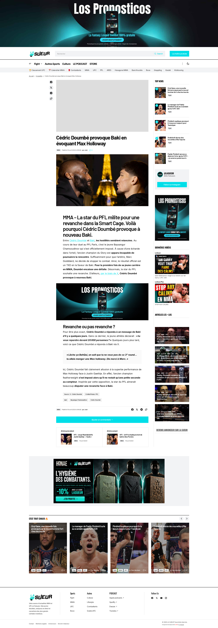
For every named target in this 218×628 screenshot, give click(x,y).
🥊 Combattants (74, 70)
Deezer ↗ (113, 606)
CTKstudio (181, 624)
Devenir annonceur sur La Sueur (172, 430)
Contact (31, 624)
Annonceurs (52, 624)
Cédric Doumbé (78, 240)
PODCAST (113, 593)
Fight (169, 95)
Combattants (92, 606)
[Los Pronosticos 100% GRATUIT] (109, 24)
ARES (109, 70)
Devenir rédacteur (63, 624)
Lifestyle (90, 602)
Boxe (148, 70)
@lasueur (169, 173)
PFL (101, 70)
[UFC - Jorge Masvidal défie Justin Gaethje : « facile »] (79, 437)
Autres (89, 593)
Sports (72, 593)
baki (65, 400)
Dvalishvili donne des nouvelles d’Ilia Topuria (176, 139)
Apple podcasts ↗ (116, 598)
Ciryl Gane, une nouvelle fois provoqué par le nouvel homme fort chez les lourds (178, 90)
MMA (87, 70)
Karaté (168, 70)
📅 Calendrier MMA (56, 70)
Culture (90, 598)
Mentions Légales (41, 624)
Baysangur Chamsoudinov (79, 400)
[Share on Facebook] (51, 82)
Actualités (39, 76)
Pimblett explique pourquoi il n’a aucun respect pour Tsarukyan (178, 123)
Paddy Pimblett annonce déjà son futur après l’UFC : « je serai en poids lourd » (178, 156)
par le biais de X (109, 273)
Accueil (31, 76)
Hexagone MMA (121, 70)
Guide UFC (91, 611)
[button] (30, 64)
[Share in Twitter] (51, 87)
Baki (92, 240)
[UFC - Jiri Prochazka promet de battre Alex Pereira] (125, 437)
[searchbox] (104, 53)
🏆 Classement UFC (37, 70)
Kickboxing (178, 70)
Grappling (158, 70)
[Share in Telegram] (51, 93)
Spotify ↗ (113, 602)
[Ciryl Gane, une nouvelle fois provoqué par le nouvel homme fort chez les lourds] (160, 92)
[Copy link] (51, 98)
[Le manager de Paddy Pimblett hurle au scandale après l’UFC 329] (160, 109)
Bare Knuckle (137, 70)
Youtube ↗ (113, 611)
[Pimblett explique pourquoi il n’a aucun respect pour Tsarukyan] (160, 125)
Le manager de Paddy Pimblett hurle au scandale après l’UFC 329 (178, 107)
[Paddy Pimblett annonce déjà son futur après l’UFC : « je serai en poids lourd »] (160, 158)
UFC (94, 70)
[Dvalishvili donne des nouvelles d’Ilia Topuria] (160, 142)
